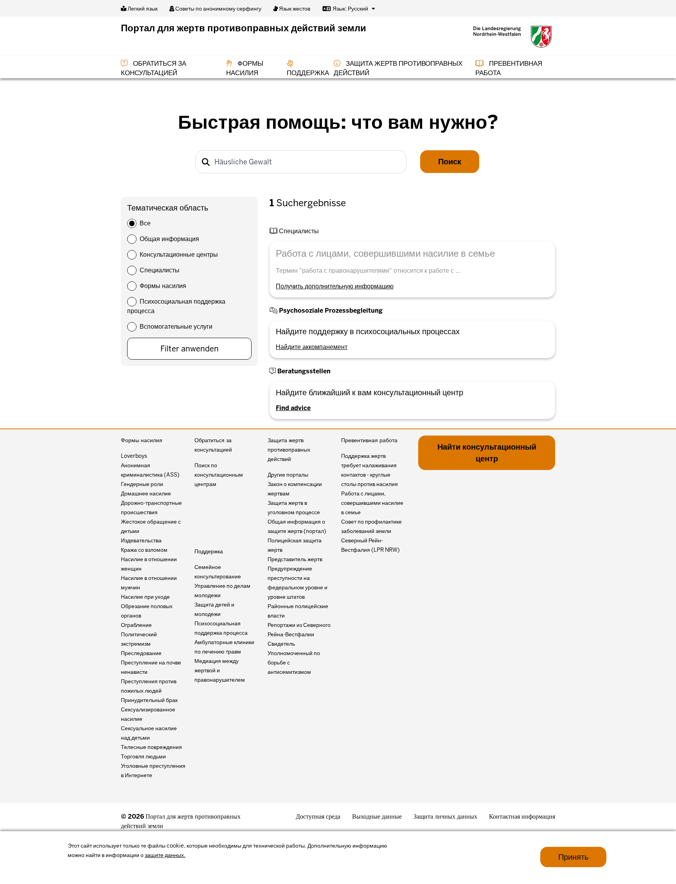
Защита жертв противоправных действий (289, 450)
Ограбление (136, 624)
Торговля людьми (143, 756)
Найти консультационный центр (486, 453)
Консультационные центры (179, 254)
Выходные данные (377, 816)
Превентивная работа (369, 440)
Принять (573, 857)
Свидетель (281, 643)
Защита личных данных (445, 816)
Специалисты (160, 270)
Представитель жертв (295, 559)
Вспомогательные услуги (176, 326)
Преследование (141, 653)
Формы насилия (163, 286)
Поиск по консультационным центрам (218, 475)
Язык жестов (294, 8)
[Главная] (512, 36)
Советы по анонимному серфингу (217, 8)
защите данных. (165, 855)
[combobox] (300, 161)
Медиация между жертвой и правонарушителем (219, 670)
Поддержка (208, 551)
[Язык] (373, 9)
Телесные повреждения (151, 747)
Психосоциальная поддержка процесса (176, 306)
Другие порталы (288, 474)
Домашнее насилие (146, 493)
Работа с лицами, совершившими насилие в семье (372, 503)
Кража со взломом (144, 549)
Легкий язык (142, 8)
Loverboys (134, 455)
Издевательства (141, 540)
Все (145, 223)
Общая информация (169, 239)
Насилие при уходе (145, 596)
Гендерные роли (142, 484)
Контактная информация (522, 816)
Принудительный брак (149, 700)
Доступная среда (318, 816)
